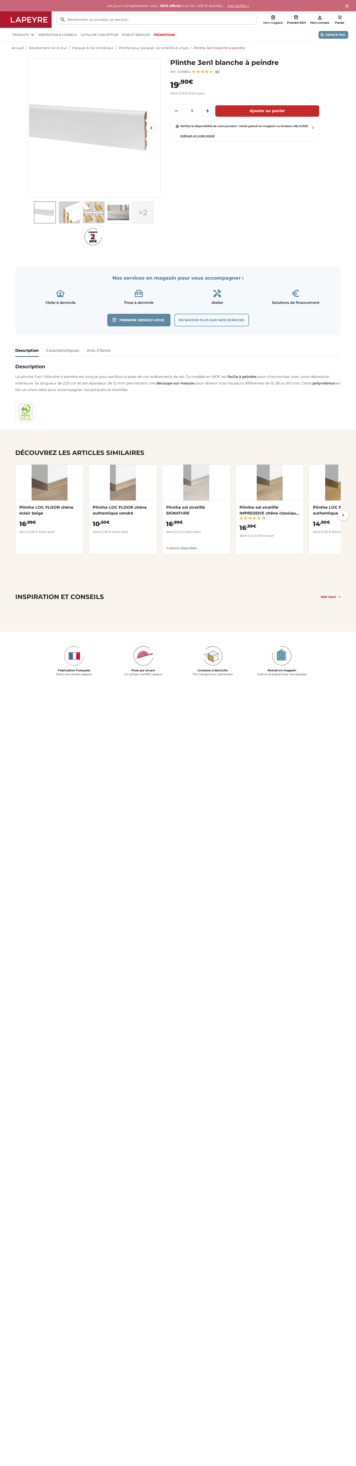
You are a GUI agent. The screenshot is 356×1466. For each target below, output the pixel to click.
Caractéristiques (62, 350)
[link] (164, 35)
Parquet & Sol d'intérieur (93, 48)
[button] (143, 212)
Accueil (18, 48)
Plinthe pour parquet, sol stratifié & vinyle (153, 48)
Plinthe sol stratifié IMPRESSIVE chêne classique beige (269, 513)
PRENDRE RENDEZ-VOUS (141, 320)
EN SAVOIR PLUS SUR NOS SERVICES (212, 320)
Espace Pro (335, 35)
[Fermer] (347, 6)
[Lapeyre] (26, 19)
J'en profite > (238, 6)
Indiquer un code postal (197, 136)
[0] (339, 17)
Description (27, 350)
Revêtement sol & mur (48, 48)
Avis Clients (99, 350)
